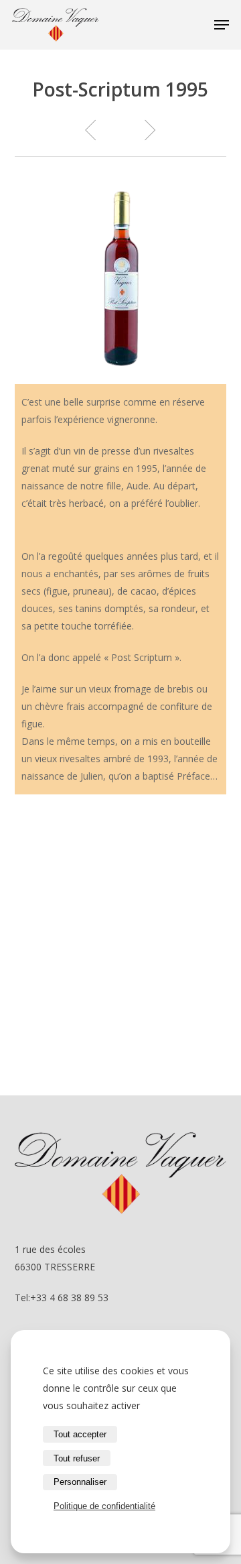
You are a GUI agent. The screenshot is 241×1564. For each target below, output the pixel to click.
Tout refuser (77, 1458)
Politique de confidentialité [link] (104, 1506)
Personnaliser (80, 1482)
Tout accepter (80, 1434)
